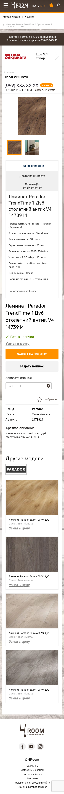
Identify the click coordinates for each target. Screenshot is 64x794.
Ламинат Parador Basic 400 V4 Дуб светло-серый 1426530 (29, 689)
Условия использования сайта (32, 782)
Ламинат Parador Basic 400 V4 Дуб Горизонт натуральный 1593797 (29, 519)
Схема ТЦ (32, 765)
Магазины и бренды (32, 770)
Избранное (51, 399)
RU (42, 6)
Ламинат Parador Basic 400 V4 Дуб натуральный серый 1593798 (29, 633)
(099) (21, 85)
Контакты (32, 778)
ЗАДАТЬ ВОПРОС (32, 366)
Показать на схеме (44, 90)
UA (34, 6)
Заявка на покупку (32, 354)
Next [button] (54, 116)
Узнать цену (18, 343)
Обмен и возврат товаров (32, 787)
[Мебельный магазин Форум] (20, 5)
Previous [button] (9, 116)
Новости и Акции (32, 774)
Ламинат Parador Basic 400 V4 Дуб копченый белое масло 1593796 (29, 576)
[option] (32, 116)
